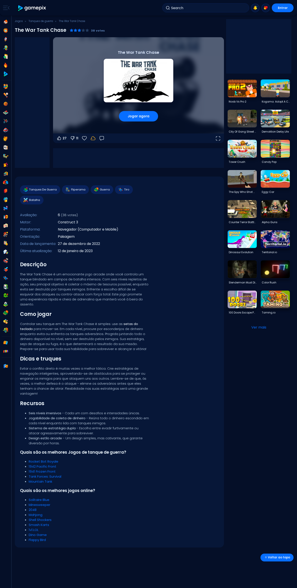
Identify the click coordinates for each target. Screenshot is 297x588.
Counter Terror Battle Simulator (243, 222)
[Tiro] (5, 278)
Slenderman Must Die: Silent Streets (243, 282)
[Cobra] (5, 295)
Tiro (126, 189)
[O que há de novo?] (255, 7)
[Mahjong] (5, 225)
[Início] (5, 21)
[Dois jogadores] (5, 86)
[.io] (5, 217)
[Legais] (5, 156)
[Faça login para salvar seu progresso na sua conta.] (93, 138)
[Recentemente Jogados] (5, 30)
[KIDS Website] (5, 351)
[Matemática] (5, 243)
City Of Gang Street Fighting (243, 131)
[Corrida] (5, 260)
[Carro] (5, 130)
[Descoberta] (5, 48)
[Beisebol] (5, 95)
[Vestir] (5, 164)
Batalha (34, 200)
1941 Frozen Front (42, 471)
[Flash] (5, 191)
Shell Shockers (40, 519)
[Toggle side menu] (5, 7)
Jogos (19, 21)
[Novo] (5, 56)
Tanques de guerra (40, 21)
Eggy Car (268, 192)
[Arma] (5, 208)
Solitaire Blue (39, 499)
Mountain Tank (40, 481)
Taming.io (268, 312)
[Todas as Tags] (5, 342)
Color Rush (269, 282)
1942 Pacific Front (42, 466)
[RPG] (5, 269)
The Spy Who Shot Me (243, 192)
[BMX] (5, 121)
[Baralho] (5, 147)
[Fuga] (5, 173)
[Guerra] (5, 312)
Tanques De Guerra (43, 189)
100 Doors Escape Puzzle (243, 312)
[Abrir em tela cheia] (217, 138)
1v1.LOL (33, 529)
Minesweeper (39, 504)
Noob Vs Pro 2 (237, 101)
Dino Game (38, 534)
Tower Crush (237, 162)
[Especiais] (5, 74)
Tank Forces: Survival (45, 476)
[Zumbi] (5, 330)
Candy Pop (269, 162)
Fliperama (78, 189)
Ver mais (258, 327)
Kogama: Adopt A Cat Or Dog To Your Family (276, 101)
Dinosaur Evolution (241, 252)
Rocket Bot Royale (43, 461)
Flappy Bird (37, 539)
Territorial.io (269, 252)
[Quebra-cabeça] (5, 252)
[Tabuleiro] (5, 112)
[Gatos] (5, 138)
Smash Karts (39, 524)
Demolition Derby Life (275, 131)
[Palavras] (5, 321)
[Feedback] (101, 138)
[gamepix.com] (32, 8)
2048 (33, 509)
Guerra (105, 189)
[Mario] (5, 234)
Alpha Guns (269, 222)
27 (65, 138)
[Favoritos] (265, 7)
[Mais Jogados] (5, 39)
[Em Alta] (5, 65)
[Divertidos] (5, 199)
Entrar (283, 8)
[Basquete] (5, 103)
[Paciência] (5, 286)
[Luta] (5, 182)
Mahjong (35, 514)
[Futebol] (5, 304)
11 (77, 138)
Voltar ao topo (279, 557)
